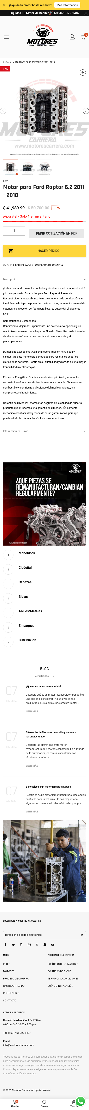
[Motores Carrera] (42, 37)
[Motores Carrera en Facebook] (5, 944)
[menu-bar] (9, 37)
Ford (5, 181)
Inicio (6, 964)
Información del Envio (15, 431)
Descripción (9, 279)
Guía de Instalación (60, 985)
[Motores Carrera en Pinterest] (21, 944)
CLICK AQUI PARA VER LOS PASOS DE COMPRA (35, 265)
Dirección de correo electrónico (23, 934)
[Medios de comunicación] (83, 72)
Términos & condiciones (63, 978)
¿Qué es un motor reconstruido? (43, 686)
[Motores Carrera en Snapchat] (44, 944)
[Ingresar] (72, 37)
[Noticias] (44, 861)
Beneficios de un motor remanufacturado (48, 786)
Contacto (9, 1000)
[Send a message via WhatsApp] (80, 1101)
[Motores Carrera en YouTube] (52, 944)
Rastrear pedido (13, 985)
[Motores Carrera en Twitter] (13, 944)
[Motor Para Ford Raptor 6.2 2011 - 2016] (44, 110)
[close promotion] (86, 13)
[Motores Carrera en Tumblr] (37, 944)
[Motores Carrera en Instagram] (29, 944)
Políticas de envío (59, 971)
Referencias (11, 993)
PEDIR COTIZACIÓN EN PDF (56, 233)
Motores (8, 971)
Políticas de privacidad (63, 964)
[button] (3, 111)
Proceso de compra (16, 978)
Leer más (32, 711)
